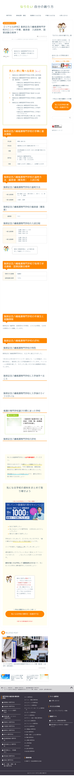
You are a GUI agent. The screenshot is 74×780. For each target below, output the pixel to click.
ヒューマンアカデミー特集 (59, 710)
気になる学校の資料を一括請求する (25, 614)
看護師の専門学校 (19, 688)
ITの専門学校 (29, 697)
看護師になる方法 (35, 15)
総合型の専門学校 (30, 751)
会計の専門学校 (30, 732)
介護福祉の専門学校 (31, 729)
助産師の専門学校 (9, 706)
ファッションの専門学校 (32, 723)
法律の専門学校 (30, 748)
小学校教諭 (28, 743)
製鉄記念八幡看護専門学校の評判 (23, 102)
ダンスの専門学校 (30, 715)
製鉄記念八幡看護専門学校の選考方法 (28, 82)
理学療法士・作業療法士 (10, 751)
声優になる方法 (50, 15)
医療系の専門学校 (9, 722)
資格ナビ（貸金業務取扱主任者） (34, 761)
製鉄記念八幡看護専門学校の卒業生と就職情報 (26, 99)
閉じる (38, 71)
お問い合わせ (64, 15)
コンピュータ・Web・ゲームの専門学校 (35, 708)
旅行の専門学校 (8, 734)
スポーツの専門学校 (31, 712)
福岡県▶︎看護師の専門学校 (10, 23)
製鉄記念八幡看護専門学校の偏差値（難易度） (28, 85)
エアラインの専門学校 (31, 705)
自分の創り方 (37, 6)
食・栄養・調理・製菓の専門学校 (10, 765)
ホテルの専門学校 (30, 726)
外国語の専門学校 (9, 726)
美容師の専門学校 (9, 756)
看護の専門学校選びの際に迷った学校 (28, 115)
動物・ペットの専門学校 (10, 711)
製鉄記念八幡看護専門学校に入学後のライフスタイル (28, 112)
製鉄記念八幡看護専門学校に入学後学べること (28, 108)
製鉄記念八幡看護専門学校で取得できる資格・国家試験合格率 (26, 94)
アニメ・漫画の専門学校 (32, 700)
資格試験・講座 (21, 15)
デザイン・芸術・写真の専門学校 (34, 718)
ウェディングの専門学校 (32, 702)
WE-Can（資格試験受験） (59, 720)
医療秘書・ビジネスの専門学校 (10, 717)
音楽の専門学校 (8, 760)
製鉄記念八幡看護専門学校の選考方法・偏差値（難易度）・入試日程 (26, 79)
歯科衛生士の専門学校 (10, 745)
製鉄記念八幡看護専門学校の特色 (27, 105)
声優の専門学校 (30, 737)
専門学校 (9, 15)
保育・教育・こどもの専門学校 (33, 734)
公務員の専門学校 (30, 740)
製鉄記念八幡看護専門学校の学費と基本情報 (26, 75)
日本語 (27, 745)
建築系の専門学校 (9, 730)
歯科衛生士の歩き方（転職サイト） (60, 725)
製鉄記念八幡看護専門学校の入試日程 (28, 89)
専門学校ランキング (57, 130)
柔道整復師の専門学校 (10, 739)
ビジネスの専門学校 (31, 720)
